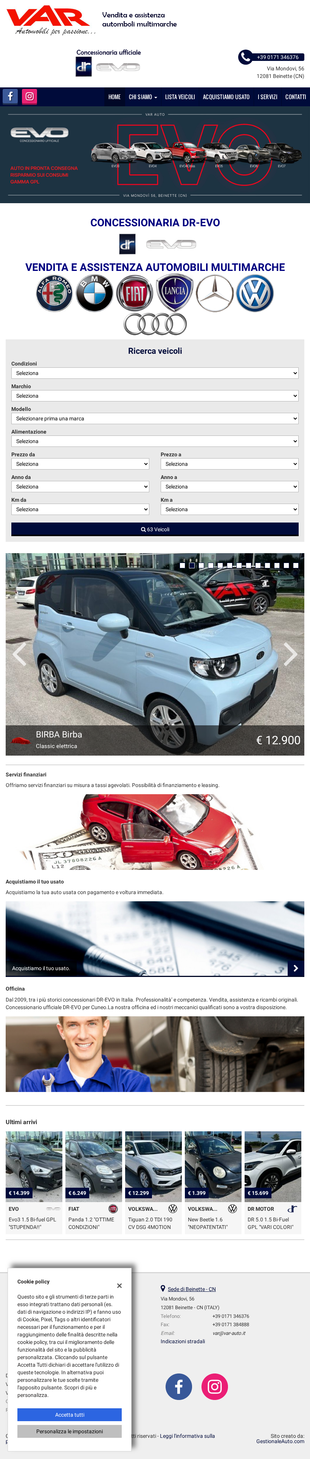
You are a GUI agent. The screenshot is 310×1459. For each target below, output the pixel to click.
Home (114, 97)
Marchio (21, 386)
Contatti (295, 97)
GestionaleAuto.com (280, 1441)
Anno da (21, 477)
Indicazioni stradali (183, 1341)
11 (277, 565)
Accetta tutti (69, 1415)
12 (286, 565)
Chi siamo (141, 97)
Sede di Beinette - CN (192, 1289)
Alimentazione (28, 432)
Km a (167, 500)
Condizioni (24, 364)
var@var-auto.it (228, 1333)
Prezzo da (23, 454)
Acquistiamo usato (226, 97)
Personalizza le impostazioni (69, 1431)
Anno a (169, 477)
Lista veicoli (180, 97)
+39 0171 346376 (230, 1316)
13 (296, 565)
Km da (18, 500)
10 (267, 565)
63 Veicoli (157, 529)
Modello (21, 409)
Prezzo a (171, 454)
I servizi (268, 97)
